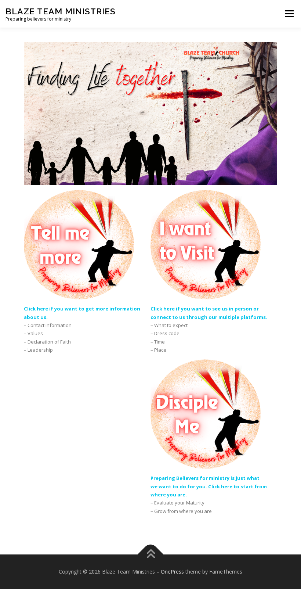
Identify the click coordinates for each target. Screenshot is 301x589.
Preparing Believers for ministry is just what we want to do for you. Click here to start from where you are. (208, 486)
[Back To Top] (151, 555)
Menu (289, 13)
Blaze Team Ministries (61, 11)
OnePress (172, 571)
